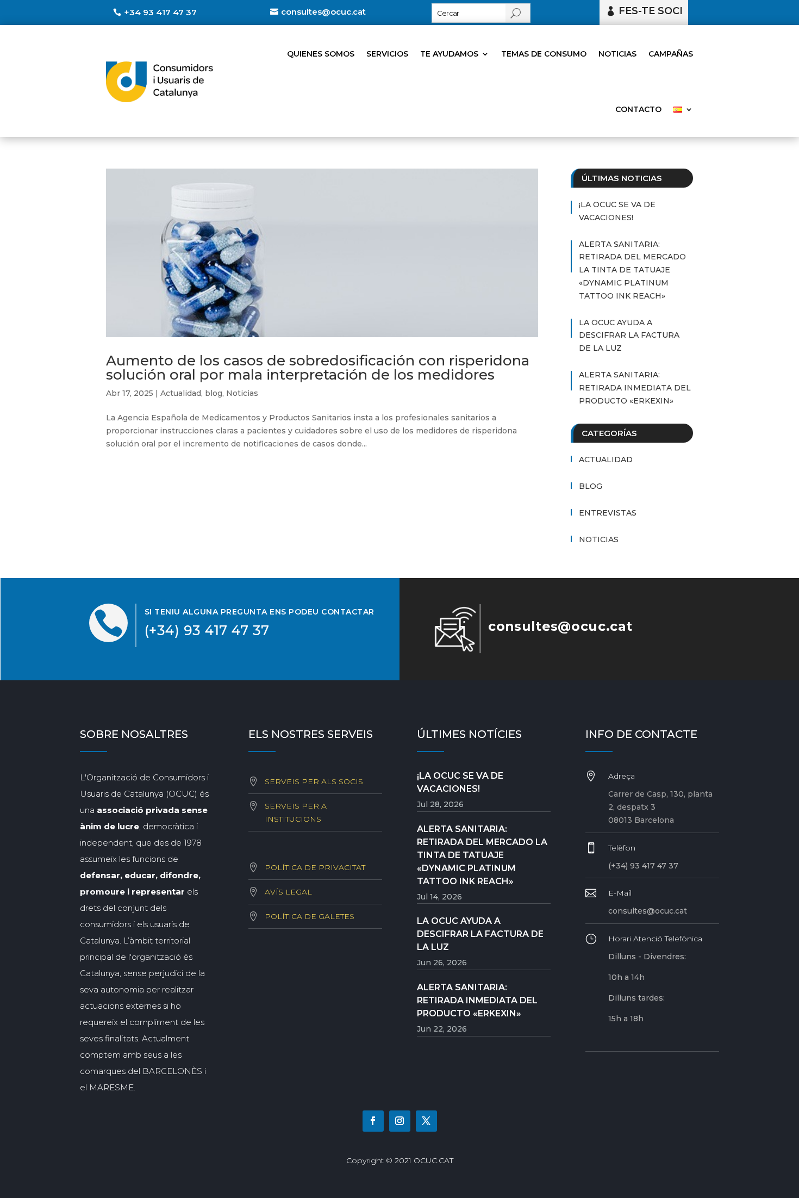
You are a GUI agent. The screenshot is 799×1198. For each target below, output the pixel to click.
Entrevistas (607, 513)
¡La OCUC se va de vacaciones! (617, 211)
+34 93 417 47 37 (160, 12)
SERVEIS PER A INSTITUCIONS (296, 812)
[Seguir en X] (426, 1121)
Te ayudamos (449, 54)
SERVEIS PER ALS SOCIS (314, 781)
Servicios (387, 54)
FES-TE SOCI (651, 11)
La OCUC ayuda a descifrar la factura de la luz (629, 335)
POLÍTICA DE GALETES (309, 916)
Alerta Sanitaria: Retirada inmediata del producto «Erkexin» (635, 388)
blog (213, 393)
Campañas (670, 54)
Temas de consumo (543, 54)
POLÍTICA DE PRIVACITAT (315, 867)
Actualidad (180, 393)
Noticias (617, 54)
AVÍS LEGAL (288, 892)
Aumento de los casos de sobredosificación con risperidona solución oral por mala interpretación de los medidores (317, 367)
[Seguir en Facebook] (373, 1121)
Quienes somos (320, 54)
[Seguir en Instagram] (399, 1121)
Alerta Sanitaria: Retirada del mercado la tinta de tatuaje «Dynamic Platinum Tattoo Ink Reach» (632, 270)
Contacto (638, 109)
